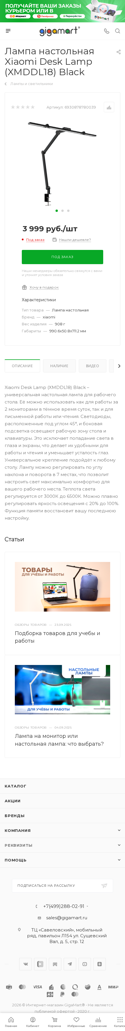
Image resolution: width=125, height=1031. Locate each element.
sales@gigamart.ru (66, 917)
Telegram (70, 964)
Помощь (16, 860)
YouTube (84, 964)
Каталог (15, 786)
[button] (57, 211)
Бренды (15, 815)
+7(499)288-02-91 (63, 906)
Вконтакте (25, 964)
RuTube (55, 964)
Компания (18, 830)
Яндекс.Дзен (99, 964)
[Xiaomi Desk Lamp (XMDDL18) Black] (62, 163)
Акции (13, 801)
